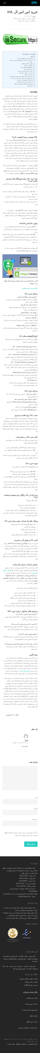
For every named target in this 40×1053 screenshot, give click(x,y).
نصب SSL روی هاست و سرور (25, 71)
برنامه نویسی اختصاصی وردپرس (28, 1028)
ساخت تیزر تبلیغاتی (32, 998)
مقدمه (32, 56)
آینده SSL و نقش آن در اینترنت (24, 80)
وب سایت (35, 819)
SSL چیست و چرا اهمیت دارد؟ (25, 58)
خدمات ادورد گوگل (32, 1022)
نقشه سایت (11, 1044)
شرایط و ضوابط (21, 1044)
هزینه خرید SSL (28, 74)
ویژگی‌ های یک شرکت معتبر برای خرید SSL (21, 78)
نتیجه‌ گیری (29, 85)
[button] (5, 3)
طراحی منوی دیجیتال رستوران (28, 979)
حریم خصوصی (33, 1044)
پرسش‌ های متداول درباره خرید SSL (24, 83)
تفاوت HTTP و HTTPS (27, 63)
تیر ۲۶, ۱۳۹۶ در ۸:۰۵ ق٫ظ (20, 742)
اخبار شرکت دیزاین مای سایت (24, 18)
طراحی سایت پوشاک (31, 982)
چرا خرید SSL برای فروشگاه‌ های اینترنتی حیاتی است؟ (21, 61)
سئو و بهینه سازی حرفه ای (30, 1010)
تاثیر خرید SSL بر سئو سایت (25, 73)
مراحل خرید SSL (28, 69)
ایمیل (35, 808)
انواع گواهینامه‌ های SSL (26, 67)
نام (36, 798)
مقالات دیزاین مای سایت (26, 21)
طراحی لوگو (34, 1016)
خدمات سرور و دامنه (31, 1004)
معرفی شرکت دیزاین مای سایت (24, 82)
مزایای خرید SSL (28, 65)
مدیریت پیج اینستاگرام (31, 985)
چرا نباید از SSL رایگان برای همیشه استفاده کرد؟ (20, 76)
